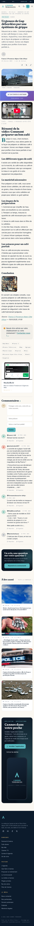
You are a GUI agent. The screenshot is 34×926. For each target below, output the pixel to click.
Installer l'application (16, 746)
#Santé (27, 354)
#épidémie (6, 343)
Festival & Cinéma (7, 841)
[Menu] (32, 6)
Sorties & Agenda (7, 853)
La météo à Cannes (8, 878)
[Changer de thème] (24, 6)
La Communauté (7, 875)
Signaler (20, 440)
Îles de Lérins (6, 884)
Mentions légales (7, 908)
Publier (11, 430)
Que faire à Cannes (8, 869)
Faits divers (5, 844)
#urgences (6, 358)
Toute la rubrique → (25, 580)
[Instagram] (3, 832)
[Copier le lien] (30, 65)
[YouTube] (8, 832)
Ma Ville (12, 12)
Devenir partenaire (7, 902)
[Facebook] (12, 832)
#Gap (20, 347)
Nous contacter (6, 896)
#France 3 (15, 343)
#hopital (18, 350)
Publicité (4, 905)
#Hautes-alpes (7, 350)
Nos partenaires (7, 899)
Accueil (4, 12)
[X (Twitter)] (17, 832)
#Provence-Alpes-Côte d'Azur (12, 354)
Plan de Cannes (6, 887)
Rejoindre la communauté (17, 566)
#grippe (28, 347)
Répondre (11, 440)
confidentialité (14, 922)
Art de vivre (5, 856)
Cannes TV (5, 850)
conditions (25, 922)
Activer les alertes (12, 752)
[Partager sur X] (26, 65)
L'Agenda (4, 866)
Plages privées (6, 881)
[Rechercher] (19, 6)
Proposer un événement (9, 872)
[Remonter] (30, 923)
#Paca (26, 350)
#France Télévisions (9, 347)
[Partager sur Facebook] (22, 65)
